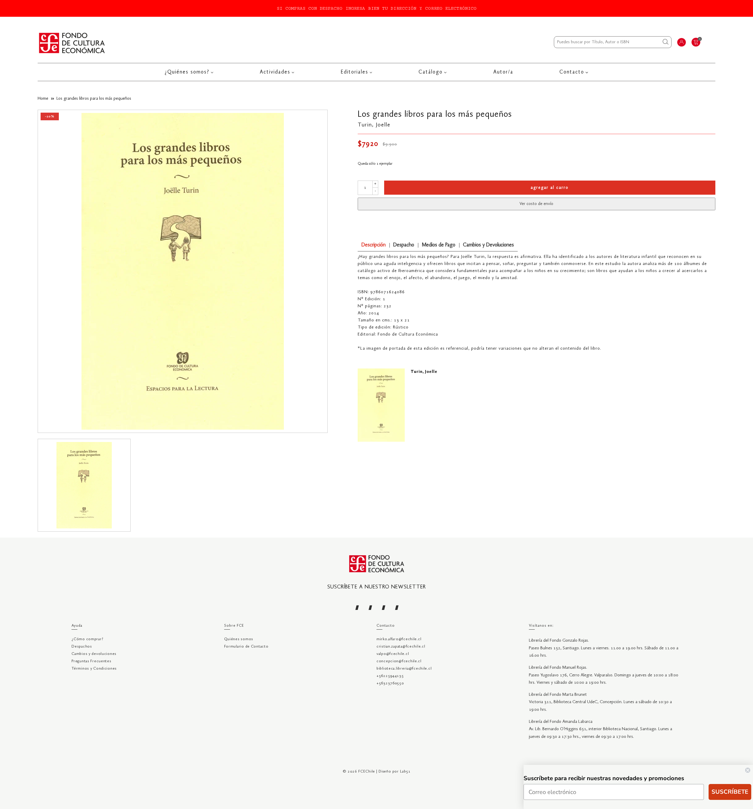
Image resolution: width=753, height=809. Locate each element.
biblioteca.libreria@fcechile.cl (404, 668)
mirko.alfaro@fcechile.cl (398, 639)
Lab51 (405, 771)
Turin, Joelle (374, 125)
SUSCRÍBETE (730, 792)
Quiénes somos (238, 639)
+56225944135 (390, 676)
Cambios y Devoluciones (488, 245)
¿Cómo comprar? (87, 639)
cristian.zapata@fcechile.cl (400, 646)
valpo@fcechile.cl (392, 654)
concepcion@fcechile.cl (399, 661)
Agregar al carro (550, 187)
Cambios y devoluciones (93, 654)
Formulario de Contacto (246, 646)
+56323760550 (390, 683)
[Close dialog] (748, 770)
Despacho (403, 245)
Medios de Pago (438, 245)
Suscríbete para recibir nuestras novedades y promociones (604, 778)
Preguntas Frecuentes (91, 661)
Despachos (81, 646)
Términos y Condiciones (94, 668)
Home (43, 98)
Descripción (373, 245)
